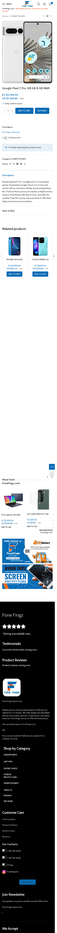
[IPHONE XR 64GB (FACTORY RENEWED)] (14, 246)
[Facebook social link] (10, 164)
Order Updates (8, 819)
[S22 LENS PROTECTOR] (40, 499)
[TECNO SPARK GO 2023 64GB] (40, 246)
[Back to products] (47, 16)
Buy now (42, 110)
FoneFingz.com (46, 532)
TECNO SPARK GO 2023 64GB (40, 261)
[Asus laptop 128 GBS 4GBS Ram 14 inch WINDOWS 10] (14, 500)
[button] (14, 274)
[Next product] (51, 16)
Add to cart (24, 110)
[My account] (44, 4)
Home (5, 16)
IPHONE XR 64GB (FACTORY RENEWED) (14, 261)
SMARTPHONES (18, 16)
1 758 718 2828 (13, 851)
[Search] (39, 4)
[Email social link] (17, 164)
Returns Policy (8, 830)
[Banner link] (27, 551)
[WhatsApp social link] (25, 164)
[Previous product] (44, 16)
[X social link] (13, 164)
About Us (6, 836)
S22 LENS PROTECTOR (39, 514)
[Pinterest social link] (21, 164)
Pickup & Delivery (9, 825)
